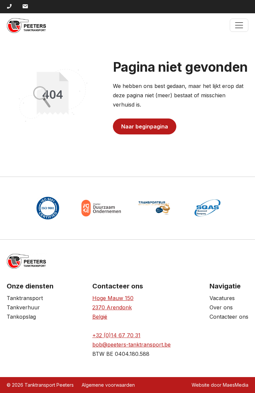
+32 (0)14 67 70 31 (116, 335)
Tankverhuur (23, 307)
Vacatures (222, 298)
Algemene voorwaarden (108, 385)
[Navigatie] (239, 25)
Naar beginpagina (144, 126)
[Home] (27, 25)
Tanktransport (25, 298)
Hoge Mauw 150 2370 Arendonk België (112, 307)
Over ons (221, 307)
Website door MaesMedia (220, 385)
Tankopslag (21, 316)
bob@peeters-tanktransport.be (131, 344)
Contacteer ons (229, 316)
